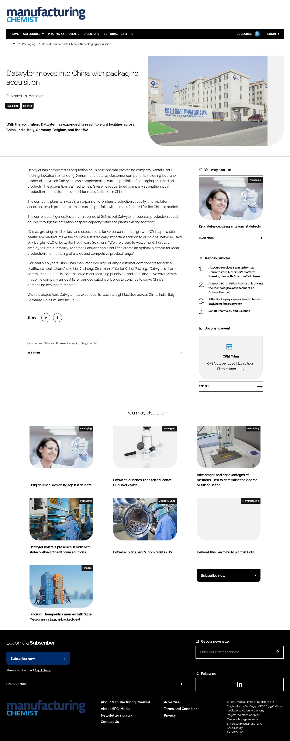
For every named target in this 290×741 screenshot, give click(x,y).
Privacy (170, 715)
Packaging (12, 106)
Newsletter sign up (116, 715)
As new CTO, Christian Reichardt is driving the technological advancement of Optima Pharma (235, 287)
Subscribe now (213, 576)
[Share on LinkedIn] (45, 317)
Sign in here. (43, 670)
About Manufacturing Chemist (125, 702)
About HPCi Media (115, 709)
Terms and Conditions (181, 709)
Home (15, 33)
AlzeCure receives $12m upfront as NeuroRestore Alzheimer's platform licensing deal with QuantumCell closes (234, 272)
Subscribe (244, 33)
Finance (27, 106)
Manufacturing (250, 500)
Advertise (172, 702)
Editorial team (115, 33)
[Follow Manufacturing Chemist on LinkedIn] (239, 686)
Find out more (16, 684)
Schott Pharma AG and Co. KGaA (229, 311)
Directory (92, 33)
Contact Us (110, 722)
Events (74, 33)
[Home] (14, 44)
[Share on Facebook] (57, 317)
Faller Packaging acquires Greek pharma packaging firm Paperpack (234, 301)
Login (271, 33)
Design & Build (167, 500)
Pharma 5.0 (56, 33)
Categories (31, 33)
